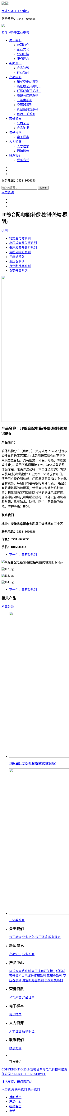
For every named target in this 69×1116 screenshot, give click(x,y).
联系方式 (23, 160)
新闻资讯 (15, 63)
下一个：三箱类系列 (23, 554)
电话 (12, 1111)
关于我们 (15, 40)
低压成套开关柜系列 (23, 247)
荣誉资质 (15, 118)
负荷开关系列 (26, 114)
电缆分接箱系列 (27, 95)
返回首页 (15, 1097)
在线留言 (15, 1106)
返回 (5, 230)
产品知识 (23, 68)
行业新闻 (23, 72)
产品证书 (23, 128)
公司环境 (23, 54)
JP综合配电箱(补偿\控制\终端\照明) (32, 763)
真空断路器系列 (27, 109)
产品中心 (15, 77)
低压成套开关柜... (29, 91)
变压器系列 (24, 104)
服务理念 (23, 58)
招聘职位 (23, 151)
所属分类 (8, 606)
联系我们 (15, 155)
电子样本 (15, 132)
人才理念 (23, 146)
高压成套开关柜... (29, 86)
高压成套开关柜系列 (23, 243)
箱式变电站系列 (27, 81)
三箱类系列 (24, 100)
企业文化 (23, 49)
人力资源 (15, 141)
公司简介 (23, 44)
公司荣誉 (23, 123)
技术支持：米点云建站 (17, 1081)
